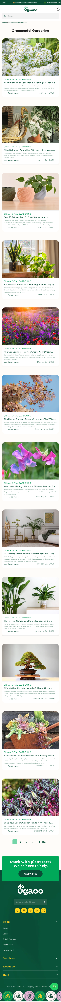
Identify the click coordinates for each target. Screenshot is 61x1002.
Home (4, 22)
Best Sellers (8, 945)
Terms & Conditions (15, 986)
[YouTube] (30, 910)
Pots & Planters (9, 939)
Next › (45, 841)
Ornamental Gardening (18, 22)
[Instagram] (24, 910)
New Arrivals (8, 950)
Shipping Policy (33, 986)
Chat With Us (30, 874)
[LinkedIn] (37, 910)
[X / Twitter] (43, 910)
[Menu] (3, 9)
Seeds (5, 934)
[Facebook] (17, 910)
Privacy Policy (48, 986)
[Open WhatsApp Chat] (54, 986)
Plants (5, 928)
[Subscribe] (44, 902)
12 (39, 841)
